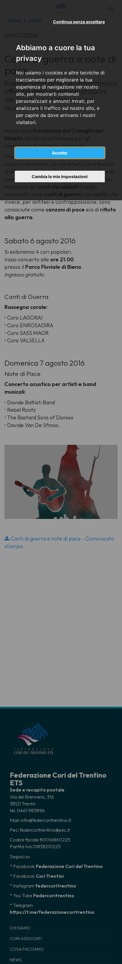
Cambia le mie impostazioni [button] (60, 176)
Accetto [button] (60, 152)
